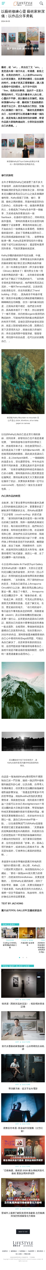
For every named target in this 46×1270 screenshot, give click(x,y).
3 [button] (26, 957)
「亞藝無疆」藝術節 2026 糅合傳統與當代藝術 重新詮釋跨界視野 (23, 1172)
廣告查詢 (40, 1251)
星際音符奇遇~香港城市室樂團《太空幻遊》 (23, 1129)
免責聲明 (31, 1251)
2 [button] (23, 957)
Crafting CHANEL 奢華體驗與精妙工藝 (10, 945)
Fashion (10, 940)
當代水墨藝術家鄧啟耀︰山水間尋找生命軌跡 (23, 1047)
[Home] (23, 3)
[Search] (42, 4)
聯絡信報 (27, 1254)
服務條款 (14, 1251)
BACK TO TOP (23, 1232)
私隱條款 (22, 1251)
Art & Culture (23, 999)
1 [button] (19, 957)
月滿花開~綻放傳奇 (27, 943)
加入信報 (19, 1254)
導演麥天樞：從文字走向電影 (23, 1088)
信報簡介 (5, 1251)
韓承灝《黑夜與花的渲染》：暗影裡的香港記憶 (23, 1005)
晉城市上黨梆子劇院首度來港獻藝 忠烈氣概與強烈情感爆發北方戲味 (23, 1214)
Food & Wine (27, 940)
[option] (10, 938)
